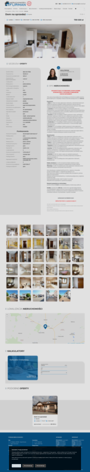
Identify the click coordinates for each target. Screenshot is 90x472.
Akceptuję (16, 465)
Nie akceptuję (28, 465)
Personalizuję (40, 465)
